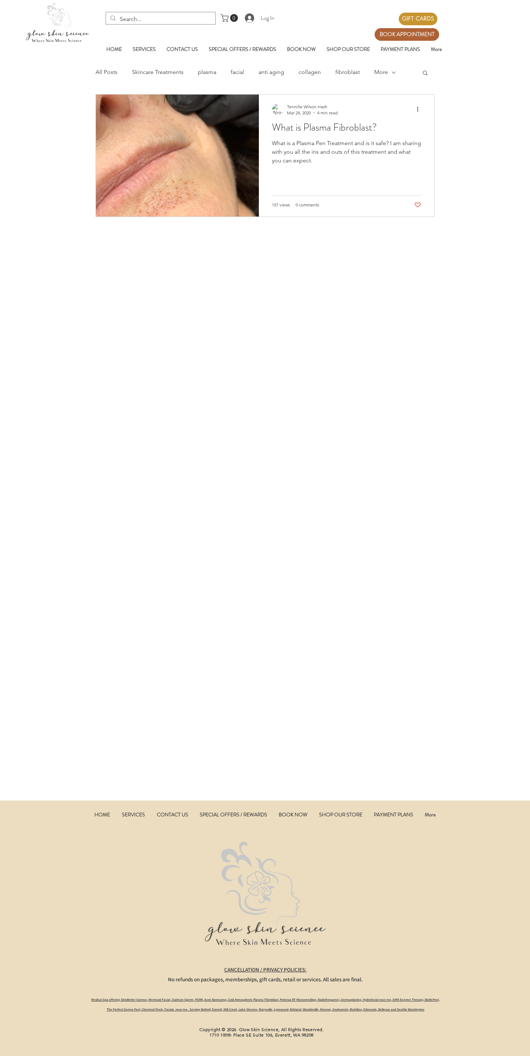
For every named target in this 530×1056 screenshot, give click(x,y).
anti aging (271, 72)
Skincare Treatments (158, 72)
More (381, 72)
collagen (310, 72)
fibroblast (347, 72)
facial (237, 72)
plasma (207, 72)
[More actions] (420, 109)
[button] (230, 18)
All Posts (107, 72)
